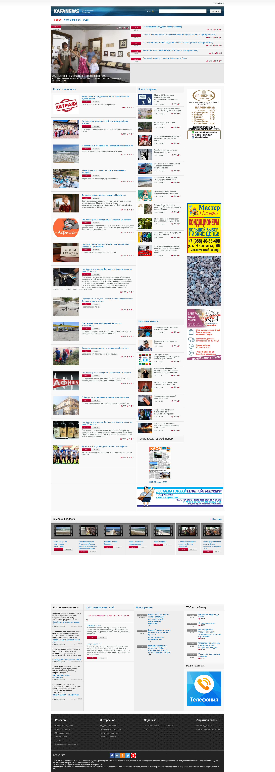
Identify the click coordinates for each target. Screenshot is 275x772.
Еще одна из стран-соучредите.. (61, 676)
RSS (146, 729)
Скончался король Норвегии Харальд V (165, 342)
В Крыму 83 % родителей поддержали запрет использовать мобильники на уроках (165, 98)
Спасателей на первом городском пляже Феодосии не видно (209, 645)
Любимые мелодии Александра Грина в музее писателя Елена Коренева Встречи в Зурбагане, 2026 (88, 545)
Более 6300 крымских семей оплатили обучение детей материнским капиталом (158, 619)
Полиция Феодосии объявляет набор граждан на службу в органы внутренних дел (159, 649)
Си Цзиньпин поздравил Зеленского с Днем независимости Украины (164, 412)
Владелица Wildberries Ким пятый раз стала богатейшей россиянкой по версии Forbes (166, 371)
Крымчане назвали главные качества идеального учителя (166, 192)
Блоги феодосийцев (109, 733)
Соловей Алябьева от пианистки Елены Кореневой (187, 544)
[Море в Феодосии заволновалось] (138, 530)
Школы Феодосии (108, 737)
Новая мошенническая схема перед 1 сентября (166, 328)
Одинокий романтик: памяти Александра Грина (165, 58)
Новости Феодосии (64, 89)
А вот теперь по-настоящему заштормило (60, 544)
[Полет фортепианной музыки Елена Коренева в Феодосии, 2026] (213, 530)
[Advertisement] (160, 288)
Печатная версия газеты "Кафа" (159, 725)
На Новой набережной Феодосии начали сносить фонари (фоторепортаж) (178, 42)
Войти (221, 3)
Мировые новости (148, 321)
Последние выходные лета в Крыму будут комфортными (165, 179)
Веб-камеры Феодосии (110, 729)
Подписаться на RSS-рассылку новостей (150, 11)
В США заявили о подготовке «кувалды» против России (165, 383)
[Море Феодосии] (163, 530)
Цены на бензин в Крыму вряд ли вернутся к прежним (167, 234)
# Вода (57, 19)
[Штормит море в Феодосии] (113, 530)
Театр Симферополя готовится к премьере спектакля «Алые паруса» (167, 138)
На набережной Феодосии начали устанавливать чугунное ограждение (209, 633)
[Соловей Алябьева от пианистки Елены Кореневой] (188, 530)
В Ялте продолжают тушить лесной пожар (165, 124)
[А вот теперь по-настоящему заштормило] (63, 530)
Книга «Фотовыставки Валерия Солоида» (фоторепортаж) (170, 50)
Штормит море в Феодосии (110, 543)
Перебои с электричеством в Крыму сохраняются (165, 151)
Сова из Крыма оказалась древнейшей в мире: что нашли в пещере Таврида (167, 207)
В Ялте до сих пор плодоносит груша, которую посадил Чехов (166, 220)
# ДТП (86, 19)
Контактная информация (208, 729)
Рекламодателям (204, 725)
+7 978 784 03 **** (94, 644)
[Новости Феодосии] (66, 11)
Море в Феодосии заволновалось (136, 543)
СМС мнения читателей (100, 607)
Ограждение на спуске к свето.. (67, 659)
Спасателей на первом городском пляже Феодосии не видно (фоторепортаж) (179, 34)
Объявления (61, 737)
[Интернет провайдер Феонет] (204, 705)
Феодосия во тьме (207, 623)
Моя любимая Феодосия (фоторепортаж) (162, 27)
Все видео (217, 519)
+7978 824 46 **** (94, 626)
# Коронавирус (72, 19)
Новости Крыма (147, 89)
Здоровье (59, 740)
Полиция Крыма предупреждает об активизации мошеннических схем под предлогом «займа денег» (167, 249)
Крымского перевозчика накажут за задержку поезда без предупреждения (167, 166)
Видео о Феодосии (109, 725)
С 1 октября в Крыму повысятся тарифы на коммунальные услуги (167, 110)
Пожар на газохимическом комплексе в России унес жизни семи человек (166, 426)
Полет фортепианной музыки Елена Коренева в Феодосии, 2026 (212, 545)
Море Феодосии (160, 542)
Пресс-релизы (144, 607)
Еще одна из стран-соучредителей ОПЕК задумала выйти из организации (167, 357)
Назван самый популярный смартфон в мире (165, 397)
